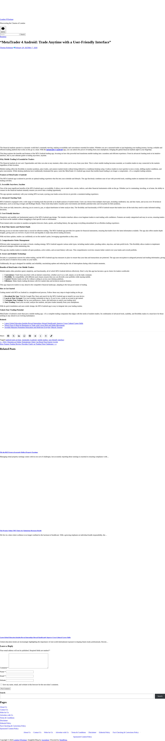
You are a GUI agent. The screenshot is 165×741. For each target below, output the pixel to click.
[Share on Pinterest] (30, 336)
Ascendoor (45, 740)
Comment (4, 668)
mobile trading (42, 340)
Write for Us (4, 712)
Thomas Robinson (6, 48)
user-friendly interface (56, 340)
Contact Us (4, 710)
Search (2, 693)
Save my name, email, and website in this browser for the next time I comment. (30, 685)
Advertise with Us (6, 715)
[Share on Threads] (46, 336)
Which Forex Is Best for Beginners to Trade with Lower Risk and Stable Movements (34, 325)
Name (3, 672)
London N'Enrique (6, 19)
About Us (3, 707)
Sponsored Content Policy (9, 729)
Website (3, 680)
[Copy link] (51, 336)
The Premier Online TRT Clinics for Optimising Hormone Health (20, 530)
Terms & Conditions (7, 718)
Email (3, 676)
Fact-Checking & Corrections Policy (13, 726)
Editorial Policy (5, 723)
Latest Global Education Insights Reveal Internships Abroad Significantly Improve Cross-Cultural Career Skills (43, 323)
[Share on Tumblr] (40, 336)
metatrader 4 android (29, 340)
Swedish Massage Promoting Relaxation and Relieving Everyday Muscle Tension (33, 327)
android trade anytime (13, 340)
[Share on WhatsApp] (24, 336)
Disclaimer (4, 720)
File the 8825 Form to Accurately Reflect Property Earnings (19, 452)
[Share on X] (13, 336)
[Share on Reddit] (35, 336)
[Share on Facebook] (8, 336)
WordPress (63, 740)
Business (3, 37)
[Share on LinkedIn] (19, 336)
